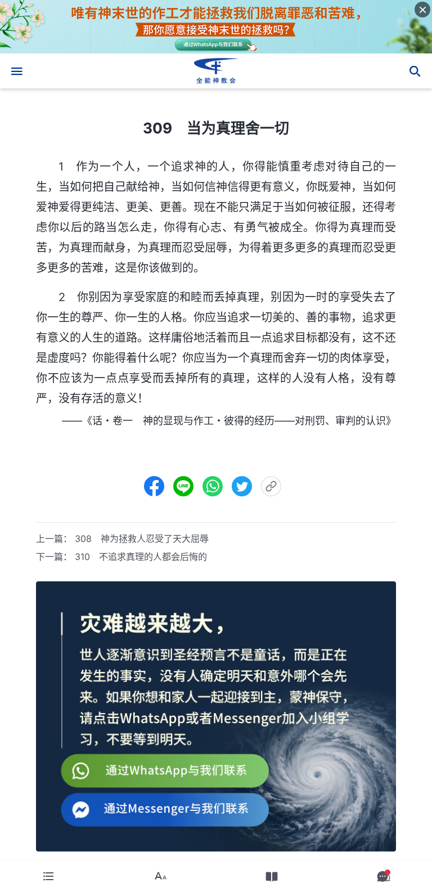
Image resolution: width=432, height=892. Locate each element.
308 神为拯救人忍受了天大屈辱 (142, 538)
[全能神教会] (216, 70)
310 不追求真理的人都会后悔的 (141, 556)
